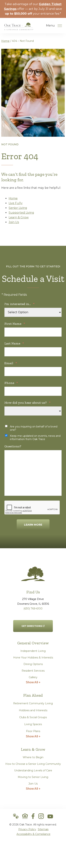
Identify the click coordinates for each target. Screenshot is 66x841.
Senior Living (18, 208)
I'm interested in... (19, 304)
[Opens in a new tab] (33, 816)
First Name (14, 324)
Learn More (33, 524)
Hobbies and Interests (33, 710)
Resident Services (33, 670)
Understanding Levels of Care (33, 770)
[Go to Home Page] (19, 27)
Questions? (12, 446)
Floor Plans (33, 731)
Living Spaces (33, 724)
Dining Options (33, 664)
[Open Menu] (59, 25)
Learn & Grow (19, 217)
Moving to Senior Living (33, 777)
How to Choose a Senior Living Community (33, 764)
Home (5, 41)
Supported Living (21, 212)
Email (10, 363)
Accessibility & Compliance (33, 834)
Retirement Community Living (33, 703)
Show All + (33, 682)
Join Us (14, 222)
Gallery (33, 677)
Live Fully (16, 203)
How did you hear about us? (27, 403)
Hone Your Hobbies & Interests (33, 657)
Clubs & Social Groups (33, 717)
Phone (11, 383)
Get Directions (31, 623)
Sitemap (43, 829)
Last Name (14, 343)
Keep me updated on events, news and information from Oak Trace (35, 437)
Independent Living (33, 651)
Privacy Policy (27, 829)
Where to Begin (33, 757)
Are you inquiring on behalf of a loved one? (33, 428)
